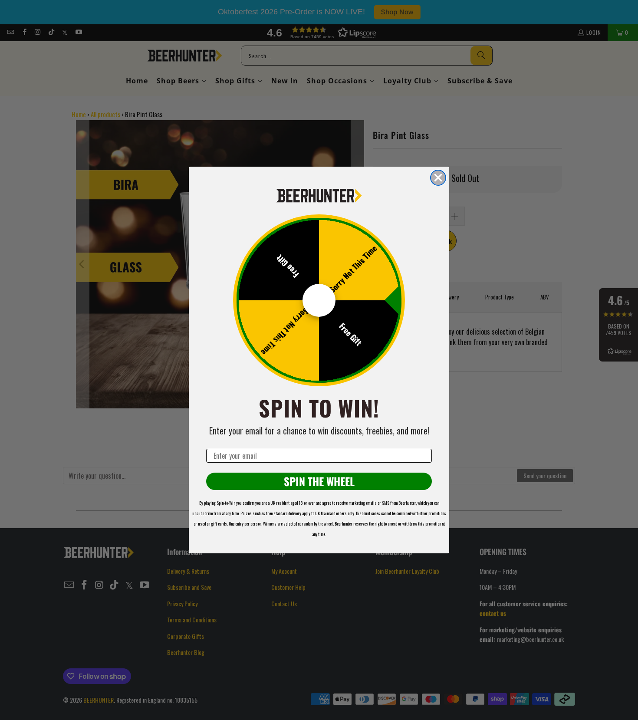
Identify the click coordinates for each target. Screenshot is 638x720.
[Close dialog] (438, 177)
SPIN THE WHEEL (319, 481)
